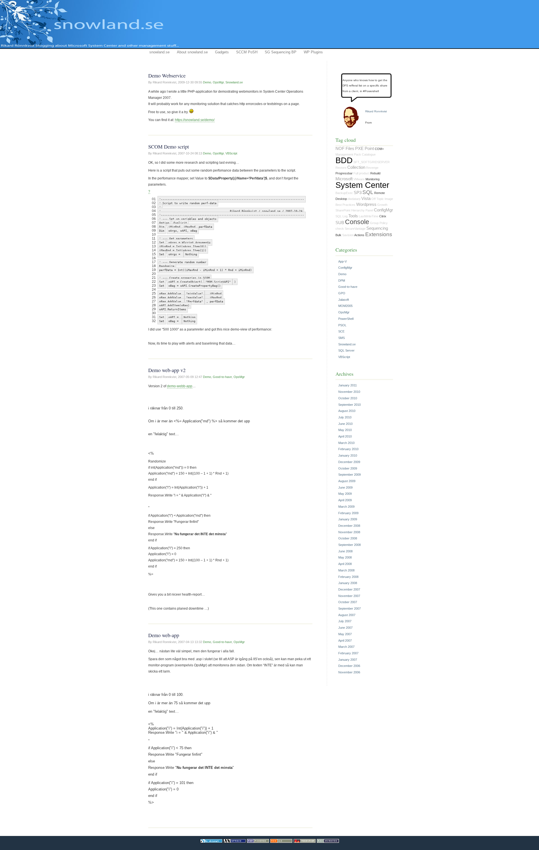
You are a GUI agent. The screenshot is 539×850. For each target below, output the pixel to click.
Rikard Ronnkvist (376, 111)
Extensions (378, 234)
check (339, 228)
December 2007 (349, 589)
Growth (382, 204)
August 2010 (346, 411)
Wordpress (366, 204)
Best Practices (345, 204)
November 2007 (349, 596)
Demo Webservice (167, 75)
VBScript (231, 153)
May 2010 (345, 430)
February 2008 (348, 576)
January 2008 (347, 583)
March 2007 (346, 646)
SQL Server (346, 350)
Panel (369, 210)
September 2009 (349, 474)
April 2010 (345, 436)
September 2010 (349, 404)
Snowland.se (234, 82)
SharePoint (342, 210)
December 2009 (349, 462)
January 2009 (347, 519)
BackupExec (344, 193)
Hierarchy (358, 210)
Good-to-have (222, 377)
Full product (361, 173)
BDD (344, 160)
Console (357, 221)
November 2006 (349, 672)
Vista (366, 198)
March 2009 (346, 506)
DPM (341, 280)
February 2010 (348, 449)
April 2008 (345, 564)
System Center (362, 185)
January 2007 (347, 659)
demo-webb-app (179, 386)
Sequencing (377, 228)
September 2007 (349, 608)
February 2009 (348, 513)
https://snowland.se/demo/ (194, 120)
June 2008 (345, 551)
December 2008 (349, 525)
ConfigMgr (383, 210)
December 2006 (349, 665)
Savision (348, 235)
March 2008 (346, 570)
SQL (367, 192)
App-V (342, 261)
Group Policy (379, 223)
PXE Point (364, 148)
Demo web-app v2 (167, 370)
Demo (207, 82)
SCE (341, 331)
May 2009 (345, 493)
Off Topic (377, 198)
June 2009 (345, 487)
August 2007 (346, 615)
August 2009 (346, 481)
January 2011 (347, 385)
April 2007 (345, 640)
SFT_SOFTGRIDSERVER (371, 162)
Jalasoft (343, 299)
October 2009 (347, 468)
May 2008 (345, 557)
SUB (339, 222)
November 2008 (349, 532)
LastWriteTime (368, 216)
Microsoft (344, 179)
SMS (341, 337)
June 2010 (345, 423)
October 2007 (347, 602)
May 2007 (345, 634)
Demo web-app (163, 635)
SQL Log (341, 216)
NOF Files (344, 148)
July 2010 (344, 417)
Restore (340, 167)
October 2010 (347, 398)
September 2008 (349, 544)
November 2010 (349, 391)
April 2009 (345, 500)
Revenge (372, 167)
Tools (353, 216)
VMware (359, 179)
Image (389, 198)
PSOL (342, 325)
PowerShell (345, 318)
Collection (356, 167)
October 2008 (347, 538)
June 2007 (345, 627)
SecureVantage (355, 228)
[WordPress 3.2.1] (234, 842)
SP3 (358, 192)
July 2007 (344, 621)
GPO (341, 293)
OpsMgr (218, 82)
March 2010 (346, 443)
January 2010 (347, 455)
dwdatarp (354, 198)
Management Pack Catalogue (355, 154)
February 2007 (348, 653)
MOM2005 (345, 305)
